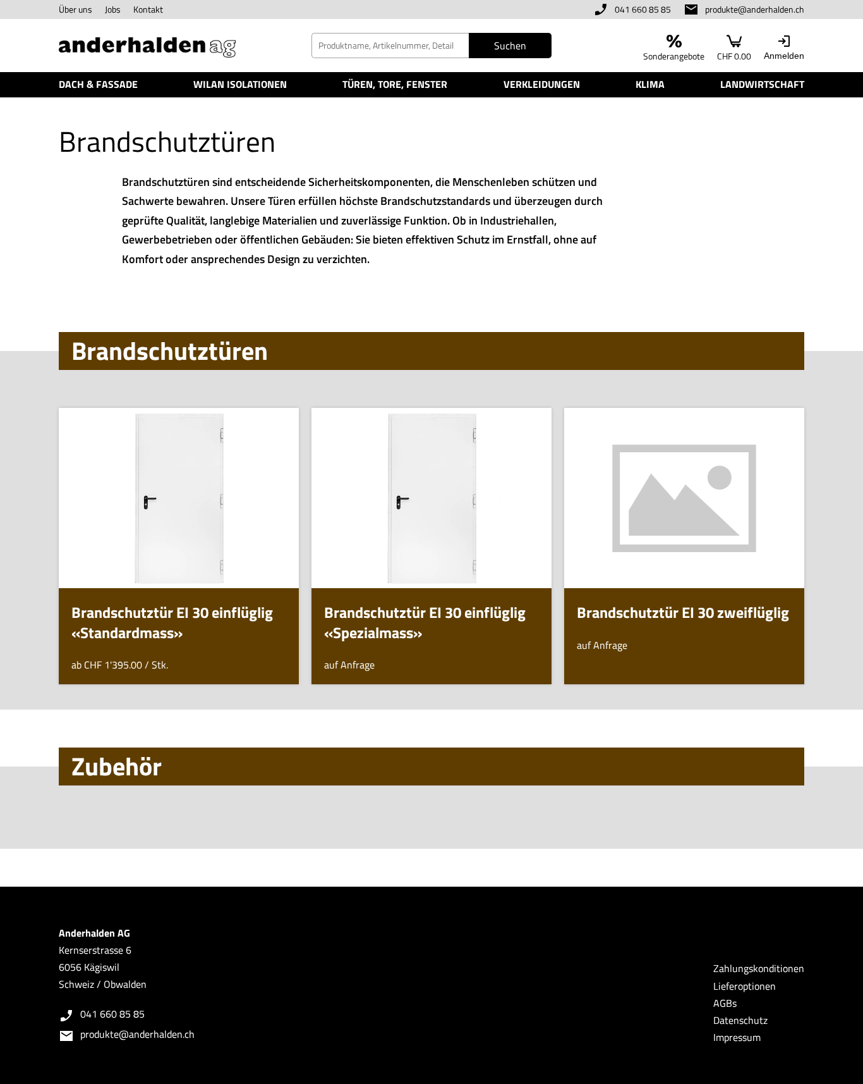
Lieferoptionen (744, 986)
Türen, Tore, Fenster (394, 84)
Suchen (510, 45)
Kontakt (148, 9)
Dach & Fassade (98, 84)
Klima (650, 84)
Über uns (75, 9)
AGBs (725, 1003)
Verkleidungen (542, 84)
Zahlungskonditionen (758, 968)
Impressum (737, 1037)
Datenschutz (740, 1020)
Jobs (113, 9)
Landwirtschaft (762, 84)
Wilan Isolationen (240, 84)
